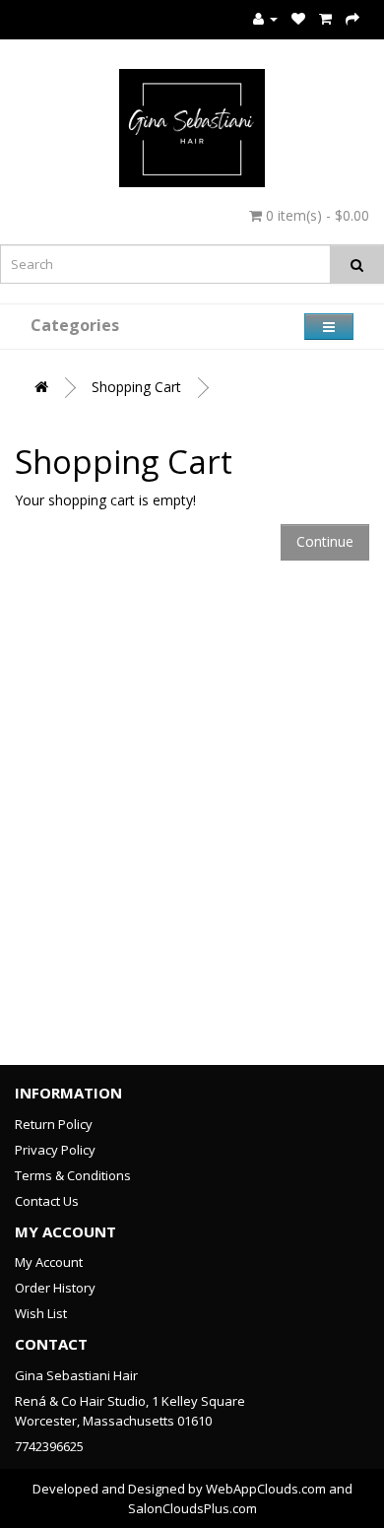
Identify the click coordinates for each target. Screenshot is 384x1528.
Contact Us (47, 1201)
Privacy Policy (55, 1150)
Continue (324, 541)
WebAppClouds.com (266, 1488)
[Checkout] (352, 18)
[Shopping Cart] (325, 18)
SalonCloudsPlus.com (192, 1508)
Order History (55, 1287)
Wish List (41, 1313)
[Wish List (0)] (298, 18)
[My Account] (265, 18)
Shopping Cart (136, 386)
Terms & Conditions (73, 1175)
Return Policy (54, 1124)
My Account (49, 1262)
